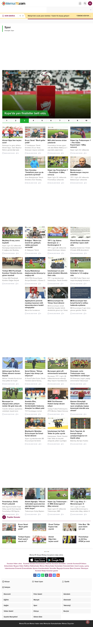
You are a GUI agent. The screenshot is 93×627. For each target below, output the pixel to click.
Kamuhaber (59, 566)
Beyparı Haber (19, 566)
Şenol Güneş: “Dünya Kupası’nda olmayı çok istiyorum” (34, 373)
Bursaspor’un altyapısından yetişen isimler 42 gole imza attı (12, 403)
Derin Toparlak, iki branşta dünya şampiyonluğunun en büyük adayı (78, 434)
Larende (69, 564)
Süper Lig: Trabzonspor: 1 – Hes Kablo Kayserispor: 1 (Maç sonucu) (80, 143)
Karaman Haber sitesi (15, 564)
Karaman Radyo (40, 571)
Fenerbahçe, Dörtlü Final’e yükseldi (10, 502)
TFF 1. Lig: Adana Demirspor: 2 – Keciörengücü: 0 (54, 242)
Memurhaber (49, 566)
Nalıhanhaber (34, 566)
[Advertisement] (46, 50)
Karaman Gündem (29, 564)
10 (86, 121)
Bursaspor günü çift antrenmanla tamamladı (57, 372)
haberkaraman (10, 568)
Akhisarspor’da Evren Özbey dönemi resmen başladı (11, 373)
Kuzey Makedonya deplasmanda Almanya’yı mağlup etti (35, 273)
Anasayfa (7, 30)
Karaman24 (77, 564)
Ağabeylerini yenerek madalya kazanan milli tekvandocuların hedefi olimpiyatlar (34, 304)
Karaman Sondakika (59, 564)
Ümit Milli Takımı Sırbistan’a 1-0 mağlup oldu (79, 273)
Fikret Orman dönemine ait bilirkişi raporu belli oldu (79, 242)
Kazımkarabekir (43, 568)
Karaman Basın (68, 568)
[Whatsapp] (42, 575)
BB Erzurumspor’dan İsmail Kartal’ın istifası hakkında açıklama (79, 303)
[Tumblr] (46, 575)
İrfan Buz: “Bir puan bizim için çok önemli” (84, 527)
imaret (77, 566)
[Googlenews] (54, 575)
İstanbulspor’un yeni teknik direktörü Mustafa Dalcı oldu (57, 273)
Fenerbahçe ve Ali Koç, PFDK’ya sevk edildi (84, 540)
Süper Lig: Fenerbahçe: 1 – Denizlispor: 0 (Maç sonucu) (58, 172)
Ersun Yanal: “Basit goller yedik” (23, 526)
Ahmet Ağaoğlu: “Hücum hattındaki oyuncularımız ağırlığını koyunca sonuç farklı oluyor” (35, 505)
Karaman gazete (52, 571)
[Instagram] (50, 575)
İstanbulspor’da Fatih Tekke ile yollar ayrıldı (56, 432)
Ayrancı (35, 568)
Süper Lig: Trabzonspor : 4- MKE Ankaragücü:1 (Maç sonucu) (57, 503)
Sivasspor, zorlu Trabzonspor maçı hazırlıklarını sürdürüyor (80, 373)
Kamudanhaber (68, 566)
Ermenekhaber (27, 568)
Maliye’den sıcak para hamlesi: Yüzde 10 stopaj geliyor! (48, 16)
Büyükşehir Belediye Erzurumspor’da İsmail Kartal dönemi (34, 433)
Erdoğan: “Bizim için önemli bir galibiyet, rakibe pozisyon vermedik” (33, 243)
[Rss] (58, 575)
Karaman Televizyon (81, 568)
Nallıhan (27, 566)
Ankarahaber (8, 566)
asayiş (81, 566)
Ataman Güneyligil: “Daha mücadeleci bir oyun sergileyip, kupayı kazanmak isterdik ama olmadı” (79, 406)
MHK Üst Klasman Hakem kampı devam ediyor (56, 403)
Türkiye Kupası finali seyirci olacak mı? (24, 539)
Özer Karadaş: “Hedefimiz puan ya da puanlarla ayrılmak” (34, 172)
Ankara (83, 564)
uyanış (86, 566)
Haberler (48, 564)
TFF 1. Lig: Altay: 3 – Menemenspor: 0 (78, 502)
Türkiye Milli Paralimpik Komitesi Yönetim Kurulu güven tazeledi (12, 273)
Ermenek (18, 568)
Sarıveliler (53, 568)
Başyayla (60, 568)
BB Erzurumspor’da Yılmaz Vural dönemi (56, 302)
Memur (42, 566)
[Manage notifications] (87, 622)
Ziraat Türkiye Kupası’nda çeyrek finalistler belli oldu (54, 529)
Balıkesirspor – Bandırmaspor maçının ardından (79, 172)
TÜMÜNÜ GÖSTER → (84, 16)
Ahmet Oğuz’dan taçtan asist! (53, 539)
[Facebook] (35, 575)
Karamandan (40, 564)
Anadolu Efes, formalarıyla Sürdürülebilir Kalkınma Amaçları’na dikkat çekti (34, 404)
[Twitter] (38, 575)
